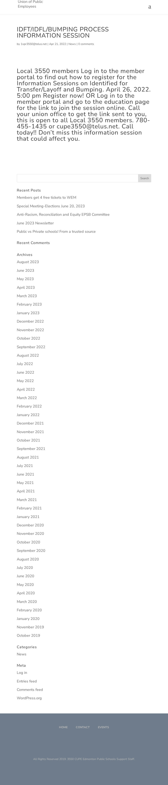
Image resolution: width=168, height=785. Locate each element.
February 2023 (29, 304)
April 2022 (26, 389)
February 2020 (29, 610)
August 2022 (28, 355)
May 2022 (25, 380)
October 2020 (28, 542)
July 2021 (25, 465)
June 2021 (25, 474)
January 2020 (28, 618)
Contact (83, 727)
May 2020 (25, 584)
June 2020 (25, 576)
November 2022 (30, 329)
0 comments (86, 44)
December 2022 (30, 321)
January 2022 (28, 414)
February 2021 (29, 508)
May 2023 (25, 278)
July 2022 (25, 363)
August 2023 (28, 261)
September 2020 (31, 550)
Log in (22, 672)
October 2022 (28, 338)
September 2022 (31, 347)
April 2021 (26, 491)
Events (103, 727)
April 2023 (26, 287)
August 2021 (28, 457)
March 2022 (27, 397)
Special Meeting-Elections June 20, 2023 (51, 206)
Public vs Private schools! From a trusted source (56, 231)
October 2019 (28, 635)
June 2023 (25, 270)
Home (63, 727)
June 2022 (25, 372)
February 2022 (29, 406)
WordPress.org (29, 698)
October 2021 (28, 440)
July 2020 (25, 567)
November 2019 (30, 627)
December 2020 (30, 525)
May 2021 (25, 482)
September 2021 (31, 448)
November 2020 (30, 533)
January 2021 (28, 516)
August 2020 (28, 559)
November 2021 (30, 431)
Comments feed (30, 689)
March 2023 (27, 295)
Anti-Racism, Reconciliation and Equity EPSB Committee (63, 214)
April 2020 (26, 593)
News (72, 44)
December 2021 (30, 423)
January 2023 (28, 312)
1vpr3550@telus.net (34, 44)
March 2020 (27, 601)
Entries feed (27, 681)
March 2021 (27, 499)
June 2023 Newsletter (35, 223)
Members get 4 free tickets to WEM (46, 197)
